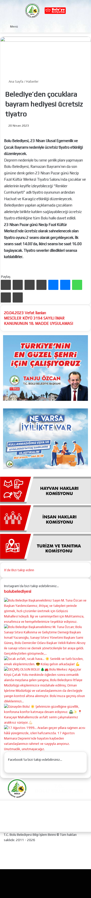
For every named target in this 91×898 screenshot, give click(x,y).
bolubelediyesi (17, 591)
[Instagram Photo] (45, 653)
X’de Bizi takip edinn (19, 570)
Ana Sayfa (15, 81)
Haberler (32, 81)
